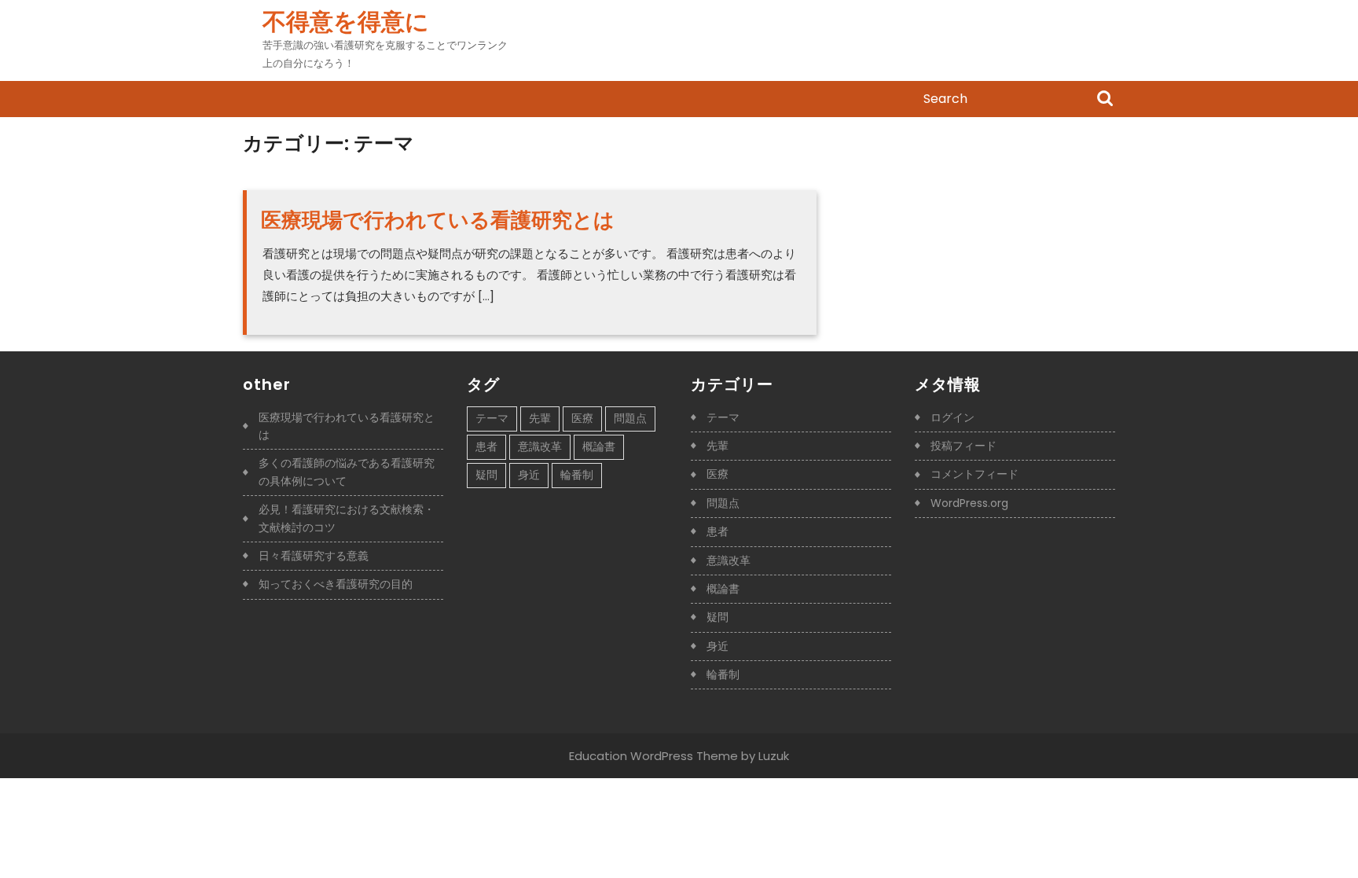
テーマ (491, 418)
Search (1105, 100)
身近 (529, 475)
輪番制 (576, 475)
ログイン (952, 417)
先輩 (540, 418)
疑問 (486, 475)
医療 (582, 418)
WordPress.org (969, 503)
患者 (486, 446)
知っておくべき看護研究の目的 (336, 584)
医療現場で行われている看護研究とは (438, 220)
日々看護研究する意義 (314, 556)
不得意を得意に (345, 22)
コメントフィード (974, 474)
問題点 (630, 418)
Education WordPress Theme (653, 756)
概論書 (598, 446)
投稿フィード (963, 446)
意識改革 (540, 446)
